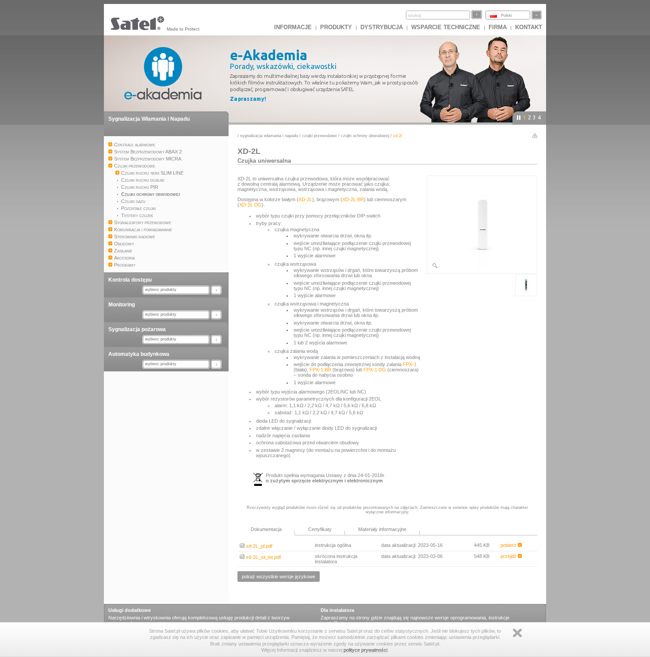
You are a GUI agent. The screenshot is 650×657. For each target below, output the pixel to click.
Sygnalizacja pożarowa (137, 329)
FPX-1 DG (374, 369)
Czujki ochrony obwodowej (365, 136)
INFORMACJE (293, 27)
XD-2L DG (250, 204)
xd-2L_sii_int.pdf (263, 557)
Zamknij (517, 633)
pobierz (509, 545)
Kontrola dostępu (130, 280)
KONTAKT (528, 27)
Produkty (336, 27)
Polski (506, 15)
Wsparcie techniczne (445, 27)
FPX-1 (410, 364)
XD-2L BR (353, 199)
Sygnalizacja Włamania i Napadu (149, 119)
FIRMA (498, 27)
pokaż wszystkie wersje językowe (278, 576)
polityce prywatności (365, 650)
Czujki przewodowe (319, 136)
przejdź (509, 556)
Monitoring (121, 305)
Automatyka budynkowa (138, 354)
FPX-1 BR (320, 369)
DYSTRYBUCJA (381, 27)
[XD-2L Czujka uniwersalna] (482, 267)
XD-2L (305, 199)
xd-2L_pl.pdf (258, 546)
